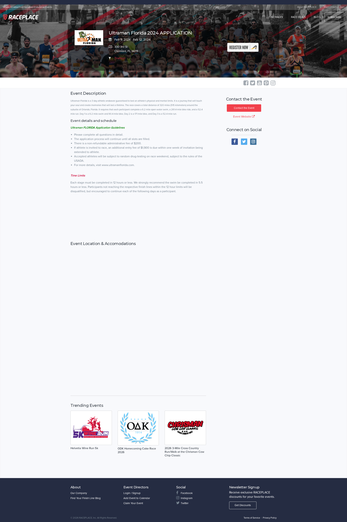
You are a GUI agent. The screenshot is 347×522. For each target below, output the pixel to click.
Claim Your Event (133, 503)
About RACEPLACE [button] (306, 7)
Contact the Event (244, 108)
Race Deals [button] (298, 17)
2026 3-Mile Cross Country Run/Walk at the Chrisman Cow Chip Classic (184, 451)
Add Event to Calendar (136, 498)
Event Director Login (334, 7)
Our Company (78, 493)
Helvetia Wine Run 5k (84, 448)
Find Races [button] (276, 17)
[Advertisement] (138, 221)
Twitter (185, 503)
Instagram (186, 498)
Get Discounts (243, 505)
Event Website (242, 116)
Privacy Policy (270, 517)
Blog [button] (317, 17)
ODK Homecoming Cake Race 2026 (137, 450)
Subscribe (334, 17)
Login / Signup (132, 493)
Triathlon (119, 58)
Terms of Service (252, 517)
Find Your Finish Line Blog (85, 498)
